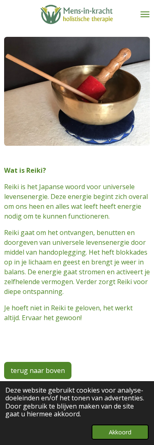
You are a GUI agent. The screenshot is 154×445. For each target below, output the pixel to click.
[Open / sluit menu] (145, 14)
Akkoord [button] (120, 432)
